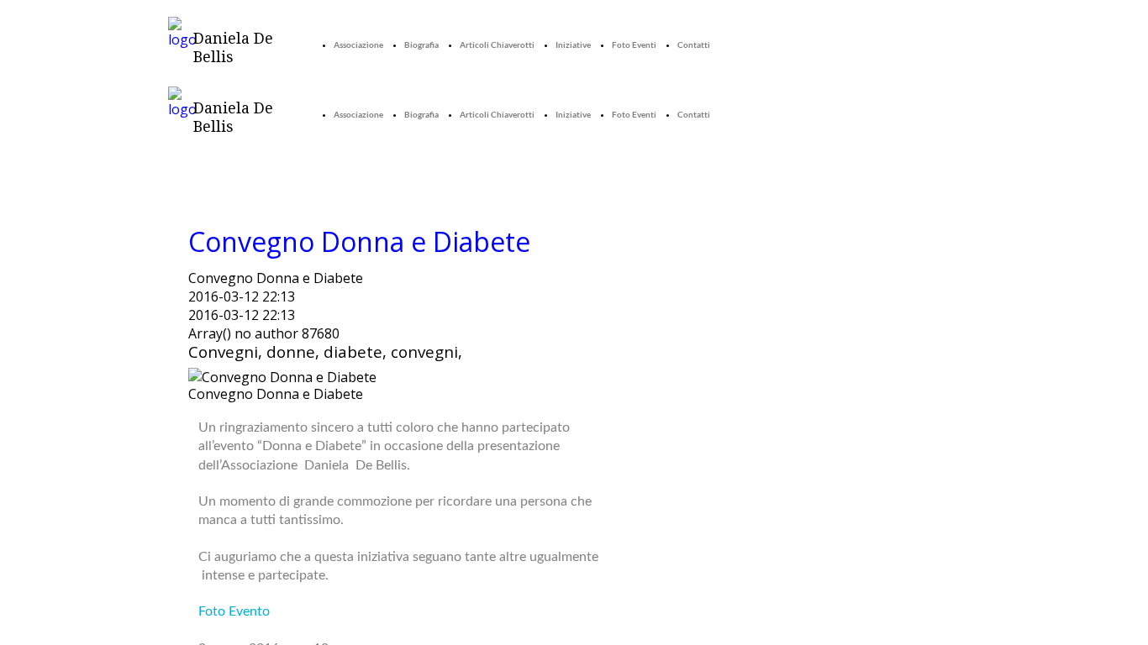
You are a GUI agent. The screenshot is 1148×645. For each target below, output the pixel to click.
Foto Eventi (634, 44)
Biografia (421, 44)
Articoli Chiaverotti (497, 44)
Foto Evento (234, 611)
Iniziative (573, 44)
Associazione (358, 44)
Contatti (693, 44)
